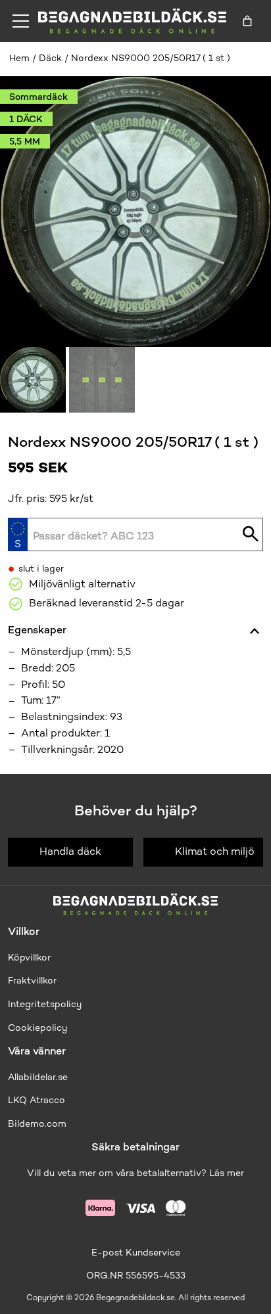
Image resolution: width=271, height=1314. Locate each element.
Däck (50, 58)
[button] (33, 380)
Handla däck (70, 851)
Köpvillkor (29, 957)
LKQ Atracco (36, 1100)
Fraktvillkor (32, 980)
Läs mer (226, 1173)
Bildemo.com (37, 1123)
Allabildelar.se (38, 1077)
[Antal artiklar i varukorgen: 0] (247, 21)
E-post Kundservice (135, 1252)
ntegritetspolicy (46, 1004)
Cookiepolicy (37, 1027)
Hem (19, 58)
